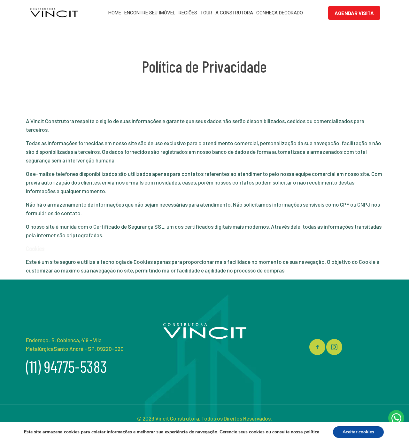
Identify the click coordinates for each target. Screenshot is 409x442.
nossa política (305, 432)
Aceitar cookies (358, 432)
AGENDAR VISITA (354, 13)
